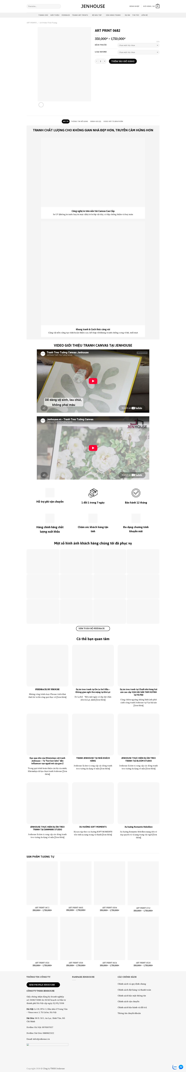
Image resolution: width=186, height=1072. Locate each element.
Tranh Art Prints (80, 15)
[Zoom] (41, 104)
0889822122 (48, 1033)
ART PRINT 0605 (75, 908)
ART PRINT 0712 (143, 908)
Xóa (158, 42)
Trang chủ (43, 15)
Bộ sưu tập (97, 15)
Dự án (127, 15)
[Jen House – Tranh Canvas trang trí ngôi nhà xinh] (93, 6)
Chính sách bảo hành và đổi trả (132, 1007)
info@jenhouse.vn (41, 1039)
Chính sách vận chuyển (128, 1001)
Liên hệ (144, 15)
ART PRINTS (32, 23)
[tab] (65, 121)
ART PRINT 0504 (109, 908)
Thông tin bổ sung (79, 121)
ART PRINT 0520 (143, 963)
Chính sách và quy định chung (132, 984)
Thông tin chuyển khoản (129, 1013)
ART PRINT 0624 (109, 963)
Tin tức (135, 15)
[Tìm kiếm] (58, 6)
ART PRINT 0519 (76, 963)
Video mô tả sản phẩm (113, 121)
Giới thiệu (54, 15)
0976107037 (47, 1027)
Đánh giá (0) (95, 121)
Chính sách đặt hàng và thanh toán (134, 990)
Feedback (66, 15)
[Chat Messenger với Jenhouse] (180, 1066)
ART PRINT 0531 (42, 963)
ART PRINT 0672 (42, 908)
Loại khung (101, 52)
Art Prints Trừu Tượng (48, 23)
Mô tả (65, 121)
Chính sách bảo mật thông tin (132, 995)
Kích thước (101, 45)
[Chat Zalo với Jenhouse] (174, 1066)
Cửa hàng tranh (113, 15)
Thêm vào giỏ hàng (122, 61)
